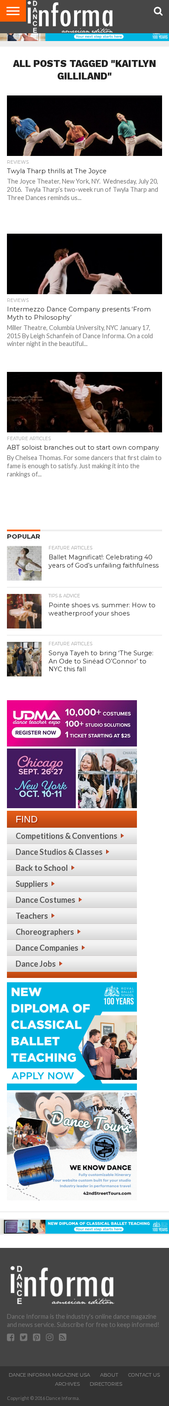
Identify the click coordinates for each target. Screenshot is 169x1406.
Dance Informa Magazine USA (49, 1375)
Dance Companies (47, 947)
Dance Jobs (36, 963)
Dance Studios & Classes (59, 852)
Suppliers (32, 884)
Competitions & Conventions (66, 836)
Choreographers (45, 931)
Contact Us (144, 1375)
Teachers (32, 915)
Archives (67, 1384)
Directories (106, 1384)
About (109, 1375)
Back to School (42, 868)
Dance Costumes (45, 900)
